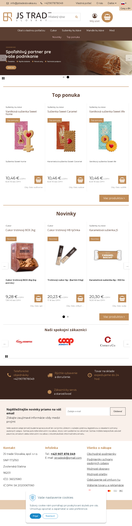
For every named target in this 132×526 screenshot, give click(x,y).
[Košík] (107, 17)
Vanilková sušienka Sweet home (21, 113)
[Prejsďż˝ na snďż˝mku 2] (67, 77)
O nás (99, 3)
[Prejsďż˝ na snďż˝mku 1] (63, 77)
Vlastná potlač (84, 3)
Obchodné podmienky (101, 453)
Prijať (35, 516)
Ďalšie (111, 3)
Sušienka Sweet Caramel (62, 111)
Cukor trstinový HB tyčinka (63, 230)
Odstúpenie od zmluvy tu (103, 479)
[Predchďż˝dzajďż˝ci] (3, 58)
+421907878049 (53, 3)
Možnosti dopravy (98, 468)
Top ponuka (73, 37)
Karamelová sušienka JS (103, 230)
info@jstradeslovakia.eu (24, 3)
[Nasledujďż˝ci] (129, 58)
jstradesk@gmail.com (68, 457)
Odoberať (117, 411)
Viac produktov (113, 198)
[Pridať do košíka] (38, 180)
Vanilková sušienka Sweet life (107, 111)
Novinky (56, 37)
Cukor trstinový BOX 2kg (20, 230)
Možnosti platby (97, 474)
